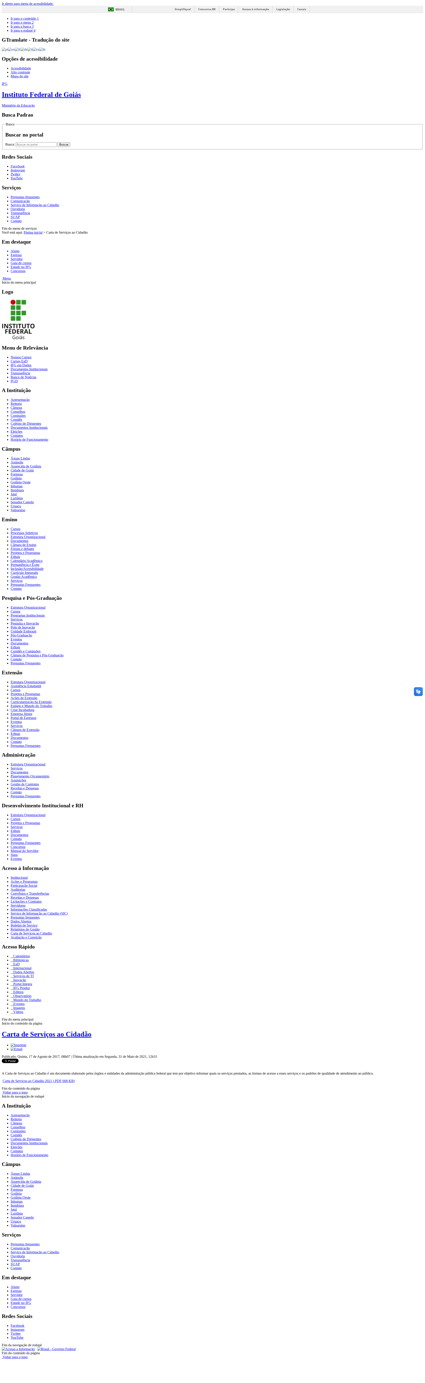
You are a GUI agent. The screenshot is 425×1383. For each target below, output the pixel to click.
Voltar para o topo (15, 1092)
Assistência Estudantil (26, 686)
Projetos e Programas (25, 553)
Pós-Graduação (21, 635)
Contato (16, 221)
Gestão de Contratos (25, 784)
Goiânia (16, 478)
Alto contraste (20, 72)
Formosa (17, 474)
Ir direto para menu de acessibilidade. (28, 4)
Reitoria (16, 404)
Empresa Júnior (21, 714)
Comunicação (20, 201)
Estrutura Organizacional (28, 537)
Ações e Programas (24, 881)
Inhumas (17, 486)
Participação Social (24, 885)
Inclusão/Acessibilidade (27, 569)
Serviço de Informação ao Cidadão (35, 205)
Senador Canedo (22, 502)
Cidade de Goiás (22, 470)
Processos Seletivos (24, 533)
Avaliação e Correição (26, 937)
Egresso (16, 255)
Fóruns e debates (22, 549)
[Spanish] (36, 49)
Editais (15, 557)
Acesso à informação (255, 9)
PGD (14, 381)
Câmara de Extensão (25, 730)
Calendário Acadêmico (26, 561)
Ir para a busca (22, 26)
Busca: (10, 144)
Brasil (120, 9)
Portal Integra (22, 984)
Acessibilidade (21, 68)
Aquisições (18, 780)
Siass (14, 855)
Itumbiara (17, 490)
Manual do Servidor (25, 851)
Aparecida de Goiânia (26, 466)
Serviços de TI (23, 976)
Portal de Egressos (23, 718)
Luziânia (17, 498)
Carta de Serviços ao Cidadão (31, 933)
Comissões (18, 415)
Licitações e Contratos (26, 901)
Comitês (16, 419)
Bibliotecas (20, 960)
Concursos (18, 271)
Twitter (16, 1333)
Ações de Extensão (24, 698)
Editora (17, 992)
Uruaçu (16, 506)
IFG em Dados (21, 365)
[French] (18, 49)
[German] (24, 49)
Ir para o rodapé (23, 30)
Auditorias (18, 889)
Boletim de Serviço (24, 925)
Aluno (15, 251)
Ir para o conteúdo (25, 18)
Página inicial (33, 232)
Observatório (21, 996)
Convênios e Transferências (30, 893)
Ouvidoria (18, 209)
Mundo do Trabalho (26, 1000)
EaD (16, 964)
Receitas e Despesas (25, 788)
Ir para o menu (22, 22)
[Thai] (42, 49)
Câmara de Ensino (23, 545)
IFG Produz (21, 988)
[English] (11, 49)
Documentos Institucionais (29, 369)
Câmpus (16, 408)
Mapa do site (20, 76)
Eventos (16, 639)
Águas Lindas (20, 458)
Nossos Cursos (21, 357)
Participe (229, 9)
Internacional (21, 968)
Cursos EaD (19, 361)
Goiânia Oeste (21, 482)
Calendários (21, 956)
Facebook (17, 1325)
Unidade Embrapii (23, 631)
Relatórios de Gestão (25, 929)
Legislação (283, 9)
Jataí (14, 494)
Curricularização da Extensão (31, 702)
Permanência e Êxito (25, 565)
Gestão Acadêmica (24, 577)
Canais (301, 9)
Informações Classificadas (29, 909)
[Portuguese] (5, 49)
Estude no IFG (21, 267)
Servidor (17, 259)
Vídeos (17, 1012)
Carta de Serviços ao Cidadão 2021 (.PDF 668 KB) (39, 1081)
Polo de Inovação (23, 627)
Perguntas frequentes (25, 197)
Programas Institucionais (28, 615)
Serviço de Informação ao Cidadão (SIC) (39, 913)
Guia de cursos (21, 263)
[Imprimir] (18, 1045)
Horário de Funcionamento (29, 439)
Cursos (15, 529)
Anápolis (17, 462)
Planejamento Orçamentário (30, 776)
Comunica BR (207, 9)
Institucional (19, 877)
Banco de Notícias (23, 377)
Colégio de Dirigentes (26, 423)
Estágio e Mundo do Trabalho (31, 706)
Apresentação (20, 400)
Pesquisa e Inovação (25, 623)
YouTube (17, 1337)
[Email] (16, 1049)
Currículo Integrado (24, 573)
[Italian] (30, 49)
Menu (6, 278)
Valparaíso (18, 510)
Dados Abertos (21, 921)
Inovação (19, 980)
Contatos (17, 435)
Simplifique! (183, 9)
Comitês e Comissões (26, 651)
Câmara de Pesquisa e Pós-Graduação (37, 655)
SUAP (15, 217)
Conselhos (18, 412)
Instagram (17, 1329)
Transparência (20, 213)
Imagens (18, 1008)
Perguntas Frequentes (26, 585)
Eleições (16, 431)
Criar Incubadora (22, 710)
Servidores (18, 905)
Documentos (19, 541)
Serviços (17, 581)
